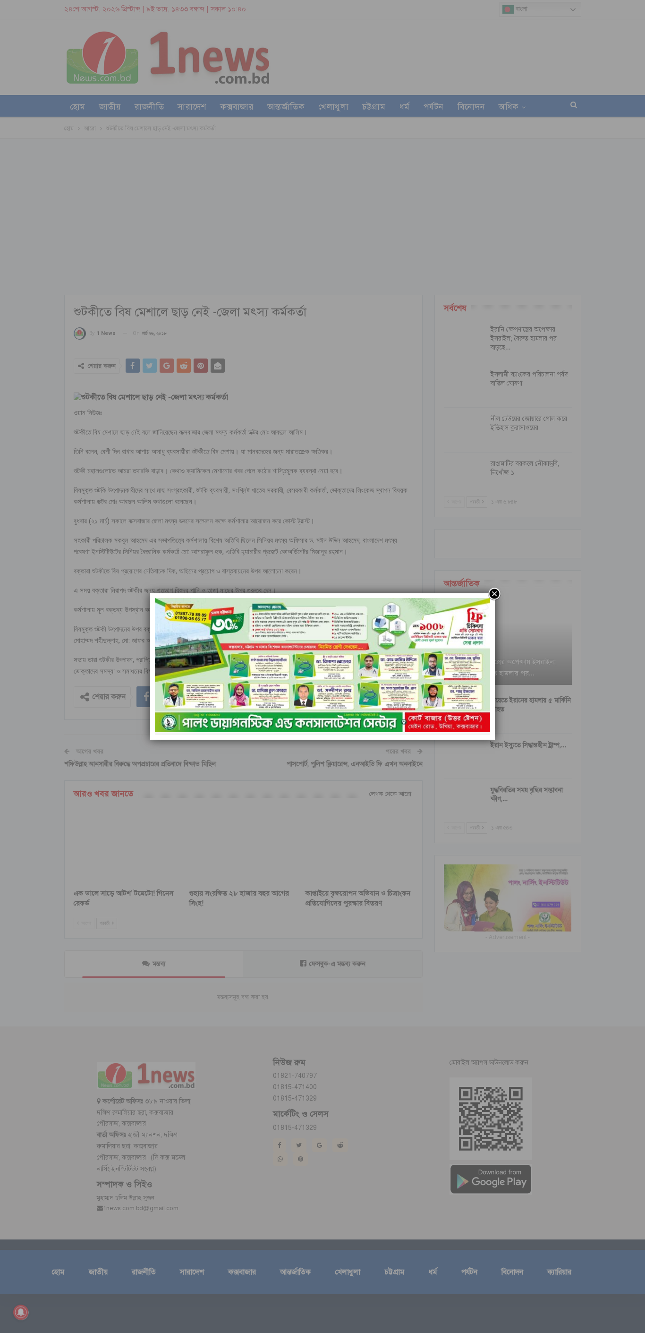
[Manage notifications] (20, 1312)
